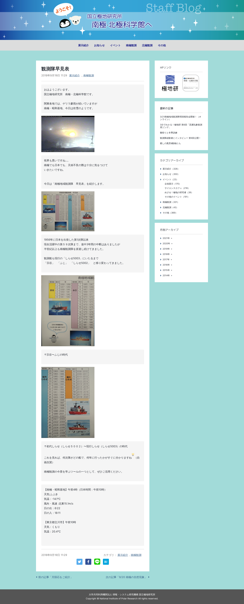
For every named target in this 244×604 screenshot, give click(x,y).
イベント (115, 45)
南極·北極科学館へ (122, 24)
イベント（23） (170, 179)
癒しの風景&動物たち (170, 143)
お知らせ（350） (171, 174)
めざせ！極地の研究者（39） (179, 192)
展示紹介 (83, 45)
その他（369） (170, 212)
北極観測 (147, 45)
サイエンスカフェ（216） (177, 188)
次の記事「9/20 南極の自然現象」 (126, 577)
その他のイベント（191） (177, 197)
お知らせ (99, 45)
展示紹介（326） (171, 169)
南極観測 (131, 45)
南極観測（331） (171, 202)
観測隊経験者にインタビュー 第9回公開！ (180, 138)
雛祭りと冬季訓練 (168, 132)
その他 (162, 45)
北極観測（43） (170, 207)
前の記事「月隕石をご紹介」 (55, 577)
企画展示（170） (173, 184)
